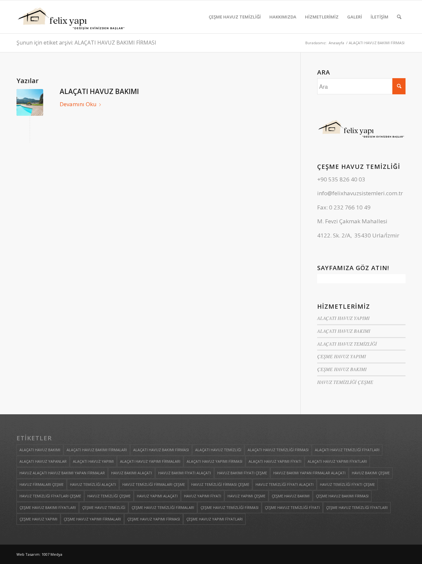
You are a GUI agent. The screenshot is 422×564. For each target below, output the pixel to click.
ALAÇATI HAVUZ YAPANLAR (43, 461)
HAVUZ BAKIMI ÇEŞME (371, 472)
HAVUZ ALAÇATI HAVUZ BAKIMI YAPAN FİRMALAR (62, 472)
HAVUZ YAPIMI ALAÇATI (157, 495)
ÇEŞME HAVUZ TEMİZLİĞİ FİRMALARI (163, 507)
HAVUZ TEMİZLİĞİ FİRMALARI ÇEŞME (153, 484)
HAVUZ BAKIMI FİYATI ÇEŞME (242, 472)
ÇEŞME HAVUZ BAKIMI (342, 369)
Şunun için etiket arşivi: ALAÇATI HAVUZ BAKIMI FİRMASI (86, 42)
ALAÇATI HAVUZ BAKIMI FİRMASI (161, 449)
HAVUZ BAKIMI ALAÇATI (131, 472)
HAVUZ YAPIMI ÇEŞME (246, 495)
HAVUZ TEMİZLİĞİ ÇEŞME (345, 382)
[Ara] (399, 16)
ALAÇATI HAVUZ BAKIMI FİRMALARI (97, 449)
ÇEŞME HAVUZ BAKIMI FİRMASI (342, 495)
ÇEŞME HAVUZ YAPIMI (341, 356)
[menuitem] (234, 16)
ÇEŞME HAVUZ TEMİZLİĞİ (103, 507)
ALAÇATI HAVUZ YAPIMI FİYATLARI (337, 461)
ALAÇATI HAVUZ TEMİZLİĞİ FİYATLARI (347, 449)
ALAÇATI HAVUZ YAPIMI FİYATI (275, 461)
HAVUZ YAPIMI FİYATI (202, 495)
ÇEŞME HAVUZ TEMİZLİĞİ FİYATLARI (357, 507)
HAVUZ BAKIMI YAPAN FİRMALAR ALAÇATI (309, 472)
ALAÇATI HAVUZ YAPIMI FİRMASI (214, 461)
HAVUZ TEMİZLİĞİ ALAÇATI (93, 484)
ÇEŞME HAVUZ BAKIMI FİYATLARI (47, 507)
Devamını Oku (78, 104)
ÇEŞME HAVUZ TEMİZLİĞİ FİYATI (292, 507)
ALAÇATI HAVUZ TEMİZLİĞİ (347, 344)
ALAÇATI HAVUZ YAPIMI (343, 318)
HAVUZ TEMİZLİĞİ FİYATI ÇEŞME (347, 484)
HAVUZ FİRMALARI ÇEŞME (41, 484)
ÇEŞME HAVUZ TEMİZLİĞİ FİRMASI (229, 507)
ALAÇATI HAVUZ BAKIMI (99, 91)
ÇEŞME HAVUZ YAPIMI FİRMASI (153, 519)
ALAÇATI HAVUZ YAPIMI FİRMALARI (150, 461)
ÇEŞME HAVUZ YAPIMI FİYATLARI (214, 519)
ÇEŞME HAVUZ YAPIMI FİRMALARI (92, 519)
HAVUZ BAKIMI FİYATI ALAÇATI (184, 472)
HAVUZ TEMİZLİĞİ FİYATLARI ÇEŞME (50, 495)
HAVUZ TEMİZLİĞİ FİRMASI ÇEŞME (220, 484)
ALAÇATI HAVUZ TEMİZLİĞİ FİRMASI (278, 449)
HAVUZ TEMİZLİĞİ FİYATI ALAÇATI (285, 484)
